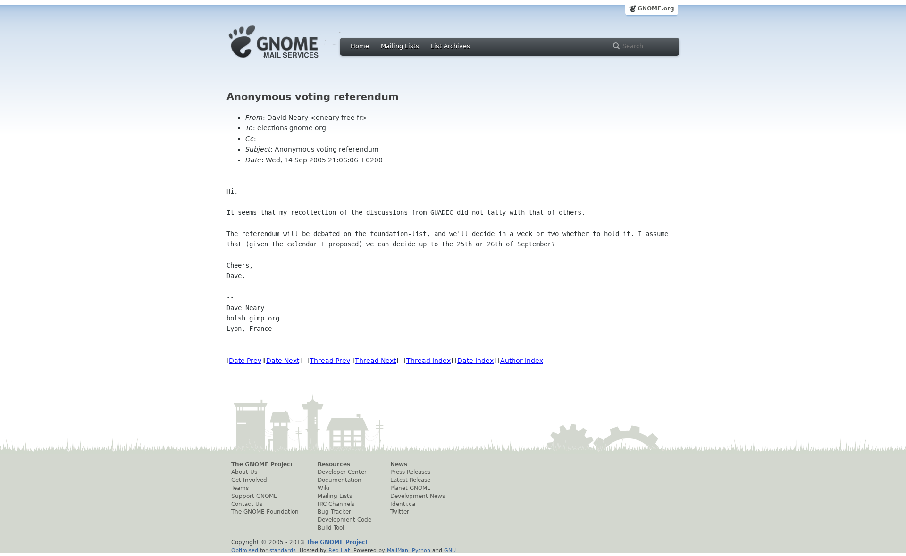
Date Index (475, 360)
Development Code (344, 519)
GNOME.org (656, 8)
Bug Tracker (334, 511)
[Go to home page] (287, 60)
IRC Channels (336, 504)
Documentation (339, 480)
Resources (334, 464)
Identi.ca (402, 504)
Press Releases (410, 472)
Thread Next (375, 360)
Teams (240, 488)
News (398, 464)
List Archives (450, 46)
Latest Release (410, 480)
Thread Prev (330, 360)
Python (421, 550)
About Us (244, 472)
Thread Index (428, 360)
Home (360, 46)
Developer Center (342, 472)
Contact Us (246, 504)
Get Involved (249, 480)
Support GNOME (254, 496)
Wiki (323, 488)
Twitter (399, 511)
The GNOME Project (262, 464)
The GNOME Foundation (265, 511)
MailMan (397, 550)
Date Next (282, 360)
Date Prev (245, 360)
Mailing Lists (400, 46)
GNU (450, 550)
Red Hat (339, 550)
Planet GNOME (410, 488)
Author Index (521, 360)
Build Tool (331, 527)
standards (282, 550)
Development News (417, 496)
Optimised (244, 550)
